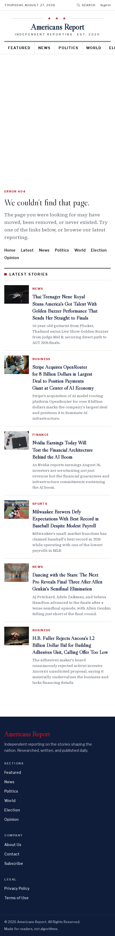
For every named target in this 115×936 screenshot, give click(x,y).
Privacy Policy (17, 888)
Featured (19, 48)
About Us (12, 844)
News (44, 48)
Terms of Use (16, 897)
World (93, 48)
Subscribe (13, 863)
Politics (68, 48)
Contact (12, 854)
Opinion (11, 257)
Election (99, 250)
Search (88, 5)
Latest (27, 250)
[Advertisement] (57, 114)
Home (10, 250)
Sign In (105, 5)
